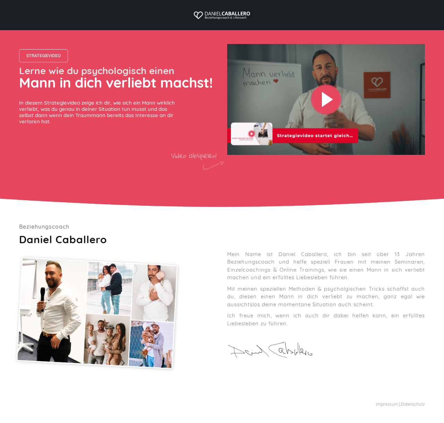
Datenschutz (413, 404)
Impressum (387, 404)
